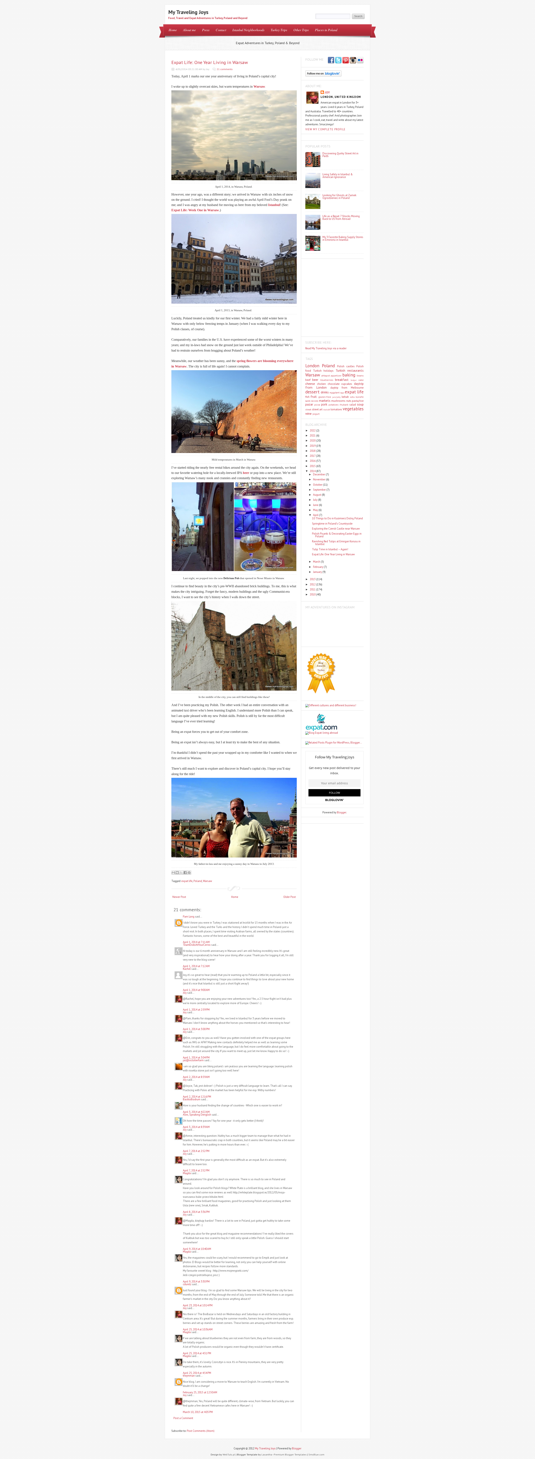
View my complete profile (325, 129)
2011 (313, 589)
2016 (313, 461)
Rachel (187, 969)
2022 (313, 430)
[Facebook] (338, 60)
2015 (313, 466)
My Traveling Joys (188, 12)
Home (173, 30)
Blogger (341, 812)
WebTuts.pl (229, 1454)
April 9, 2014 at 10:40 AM (197, 1249)
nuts (348, 401)
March (317, 561)
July (315, 500)
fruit (314, 396)
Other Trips (301, 30)
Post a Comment (183, 1418)
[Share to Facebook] (185, 872)
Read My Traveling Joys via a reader (325, 348)
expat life (186, 881)
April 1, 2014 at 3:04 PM (196, 1057)
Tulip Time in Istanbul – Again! (330, 549)
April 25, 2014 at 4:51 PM (197, 1353)
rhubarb (344, 404)
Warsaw (207, 881)
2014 (313, 471)
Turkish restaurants (350, 370)
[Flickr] (360, 60)
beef (308, 380)
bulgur (354, 380)
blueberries (326, 379)
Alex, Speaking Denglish (197, 1114)
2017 (313, 456)
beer (315, 380)
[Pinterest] (345, 60)
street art (317, 409)
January (317, 572)
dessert (312, 392)
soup (360, 404)
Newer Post (179, 897)
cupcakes (346, 384)
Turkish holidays (323, 370)
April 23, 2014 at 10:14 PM (198, 1305)
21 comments (225, 69)
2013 (313, 579)
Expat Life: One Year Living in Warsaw (209, 62)
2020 (313, 440)
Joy (185, 992)
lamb (308, 400)
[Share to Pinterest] (189, 872)
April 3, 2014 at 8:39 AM (196, 1127)
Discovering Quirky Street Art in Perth (340, 155)
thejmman (189, 1375)
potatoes (334, 404)
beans (360, 375)
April (316, 515)
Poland (198, 881)
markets (324, 400)
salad (352, 404)
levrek (314, 400)
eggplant (335, 392)
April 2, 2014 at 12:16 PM (197, 1096)
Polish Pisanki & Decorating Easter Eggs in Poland (337, 535)
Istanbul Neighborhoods (248, 30)
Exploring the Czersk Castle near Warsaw (336, 528)
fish (307, 397)
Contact (221, 30)
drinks (325, 392)
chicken (321, 384)
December (319, 474)
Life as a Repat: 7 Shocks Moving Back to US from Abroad (341, 217)
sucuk (326, 409)
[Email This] (173, 872)
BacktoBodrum (191, 1099)
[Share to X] (181, 872)
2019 (313, 446)
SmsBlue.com (316, 1454)
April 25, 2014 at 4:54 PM (197, 1373)
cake (361, 379)
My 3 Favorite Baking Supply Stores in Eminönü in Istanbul (342, 238)
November (319, 479)
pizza (317, 404)
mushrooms (338, 401)
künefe (360, 396)
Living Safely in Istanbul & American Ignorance (337, 176)
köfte (352, 396)
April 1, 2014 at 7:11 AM (196, 942)
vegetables (353, 409)
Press (205, 30)
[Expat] (321, 730)
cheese (310, 383)
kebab (345, 397)
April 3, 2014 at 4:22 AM (196, 1112)
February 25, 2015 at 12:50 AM (200, 1392)
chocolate (334, 384)
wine (308, 413)
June (316, 505)
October (318, 484)
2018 (313, 451)
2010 (313, 594)
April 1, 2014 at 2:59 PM (196, 1009)
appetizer (336, 375)
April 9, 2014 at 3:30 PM (196, 1281)
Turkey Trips (279, 30)
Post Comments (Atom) (200, 1431)
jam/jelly (336, 396)
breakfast (342, 380)
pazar (309, 404)
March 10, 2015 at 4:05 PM (198, 1412)
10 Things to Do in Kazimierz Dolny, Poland (337, 518)
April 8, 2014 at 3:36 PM (196, 1212)
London (312, 366)
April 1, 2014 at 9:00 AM (196, 990)
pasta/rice (358, 401)
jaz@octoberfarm (193, 1060)
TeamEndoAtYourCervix (197, 945)
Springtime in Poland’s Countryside (332, 523)
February (318, 567)
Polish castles (346, 366)
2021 (313, 435)
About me (189, 30)
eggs (342, 392)
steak (308, 409)
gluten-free (324, 396)
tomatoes (336, 409)
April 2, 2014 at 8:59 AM (196, 1077)
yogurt (316, 413)
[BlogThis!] (177, 872)
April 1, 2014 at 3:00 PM (196, 1029)
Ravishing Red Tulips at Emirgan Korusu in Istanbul (336, 543)
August (317, 495)
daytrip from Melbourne (347, 387)
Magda (187, 1173)
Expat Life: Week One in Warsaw (195, 210)
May (315, 510)
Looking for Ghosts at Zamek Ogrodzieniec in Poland (339, 196)
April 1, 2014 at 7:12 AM (196, 966)
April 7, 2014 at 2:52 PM (196, 1151)
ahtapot (325, 375)
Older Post (289, 897)
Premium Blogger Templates (290, 1454)
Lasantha (266, 1454)
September (319, 489)
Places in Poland (326, 30)
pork (324, 404)
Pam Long (188, 916)
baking (348, 375)
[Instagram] (353, 60)
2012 (313, 584)
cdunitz (187, 1284)
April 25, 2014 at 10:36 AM (198, 1329)
